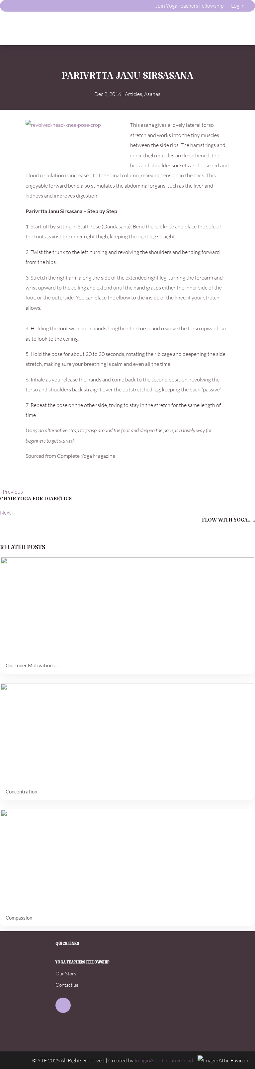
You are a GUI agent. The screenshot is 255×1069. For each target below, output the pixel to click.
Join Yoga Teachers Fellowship (189, 6)
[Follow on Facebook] (63, 1005)
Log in (238, 6)
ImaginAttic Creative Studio (166, 1060)
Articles (133, 94)
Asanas (152, 94)
